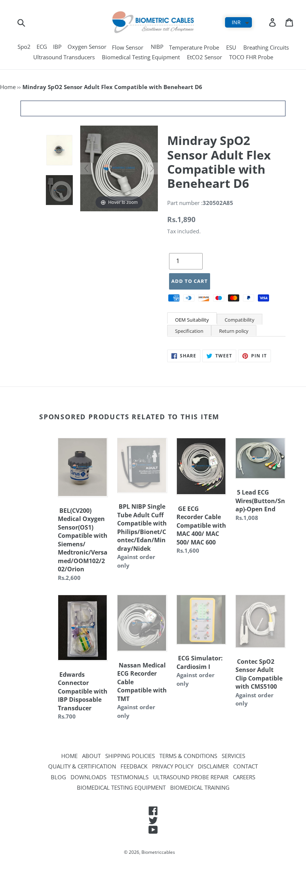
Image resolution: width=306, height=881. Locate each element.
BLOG (58, 777)
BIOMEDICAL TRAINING (200, 787)
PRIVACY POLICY (172, 766)
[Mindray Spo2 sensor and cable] (59, 190)
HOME (69, 756)
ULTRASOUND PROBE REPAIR (190, 777)
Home (8, 87)
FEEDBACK (134, 766)
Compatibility (240, 319)
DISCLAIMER (213, 766)
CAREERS (244, 777)
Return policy (234, 331)
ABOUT (91, 756)
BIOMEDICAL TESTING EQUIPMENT (121, 787)
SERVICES (233, 756)
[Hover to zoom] (119, 167)
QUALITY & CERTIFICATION (82, 766)
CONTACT (245, 766)
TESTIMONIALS (130, 777)
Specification (189, 331)
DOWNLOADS (88, 777)
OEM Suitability (192, 319)
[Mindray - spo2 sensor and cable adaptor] (59, 150)
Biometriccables (158, 852)
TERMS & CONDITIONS (188, 756)
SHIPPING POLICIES (130, 756)
